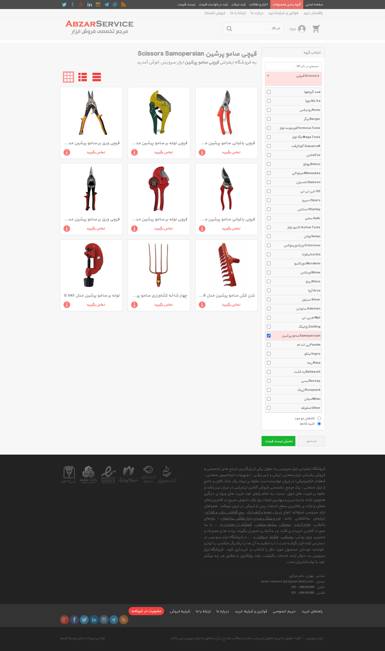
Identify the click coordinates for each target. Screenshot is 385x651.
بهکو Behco (311, 164)
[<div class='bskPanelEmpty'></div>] (316, 28)
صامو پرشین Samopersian (301, 335)
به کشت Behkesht (306, 371)
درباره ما (257, 13)
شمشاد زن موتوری (237, 525)
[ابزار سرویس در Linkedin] (89, 4)
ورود (292, 28)
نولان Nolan (312, 236)
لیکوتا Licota (311, 254)
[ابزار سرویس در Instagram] (98, 4)
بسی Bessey (310, 380)
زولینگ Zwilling (309, 326)
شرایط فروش (180, 611)
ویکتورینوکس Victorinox (302, 245)
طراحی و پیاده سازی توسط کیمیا (82, 638)
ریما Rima (313, 362)
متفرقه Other (310, 408)
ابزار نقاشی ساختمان (236, 518)
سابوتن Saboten (308, 308)
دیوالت (261, 537)
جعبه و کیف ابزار (259, 512)
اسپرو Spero (311, 200)
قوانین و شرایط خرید (283, 13)
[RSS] (123, 4)
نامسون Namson (308, 182)
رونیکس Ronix (309, 110)
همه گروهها (312, 92)
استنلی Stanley (308, 209)
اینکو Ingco (312, 353)
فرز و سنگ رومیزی (266, 518)
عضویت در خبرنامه (146, 611)
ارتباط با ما (238, 13)
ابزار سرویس (314, 638)
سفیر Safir (312, 218)
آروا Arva (314, 290)
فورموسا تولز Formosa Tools (300, 128)
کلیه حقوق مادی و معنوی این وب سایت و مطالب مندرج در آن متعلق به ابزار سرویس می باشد (235, 638)
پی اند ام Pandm (308, 344)
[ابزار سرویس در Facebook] (72, 4)
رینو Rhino (313, 281)
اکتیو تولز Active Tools (303, 227)
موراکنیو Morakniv (307, 263)
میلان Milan (312, 399)
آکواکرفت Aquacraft (305, 146)
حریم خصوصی (284, 611)
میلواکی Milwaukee (306, 173)
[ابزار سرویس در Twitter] (64, 4)
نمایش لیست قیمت (279, 441)
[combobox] (293, 79)
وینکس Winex (310, 272)
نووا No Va (312, 101)
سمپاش (284, 525)
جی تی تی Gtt (310, 191)
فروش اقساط (215, 13)
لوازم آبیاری (302, 525)
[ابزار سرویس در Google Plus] (81, 4)
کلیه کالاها (307, 423)
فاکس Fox (313, 155)
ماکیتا (274, 537)
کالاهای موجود (304, 418)
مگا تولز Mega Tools (306, 137)
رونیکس (287, 537)
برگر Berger (312, 119)
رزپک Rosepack (308, 390)
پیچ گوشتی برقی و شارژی (224, 512)
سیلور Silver (311, 299)
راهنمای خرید (313, 13)
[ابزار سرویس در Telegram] (106, 4)
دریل (277, 512)
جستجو (311, 441)
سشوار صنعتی (265, 525)
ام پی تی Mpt (311, 317)
